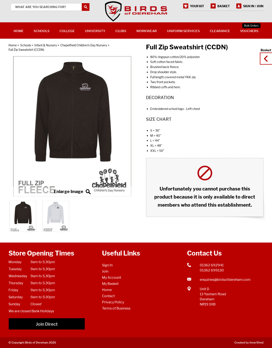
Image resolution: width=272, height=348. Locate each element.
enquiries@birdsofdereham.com (225, 280)
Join (105, 271)
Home (12, 45)
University (95, 31)
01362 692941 (212, 265)
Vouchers (249, 31)
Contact (108, 296)
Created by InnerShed (249, 342)
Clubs (120, 31)
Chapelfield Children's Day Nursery (83, 45)
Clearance (220, 31)
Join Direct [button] (47, 324)
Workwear (146, 31)
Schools (25, 45)
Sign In (107, 265)
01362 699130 (212, 270)
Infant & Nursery (45, 45)
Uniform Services (183, 31)
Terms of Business (116, 308)
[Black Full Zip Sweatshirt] (72, 126)
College (67, 31)
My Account (111, 278)
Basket (264, 55)
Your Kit (197, 6)
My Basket (110, 284)
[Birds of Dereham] (136, 11)
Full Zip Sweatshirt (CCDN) (26, 49)
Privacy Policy (113, 302)
